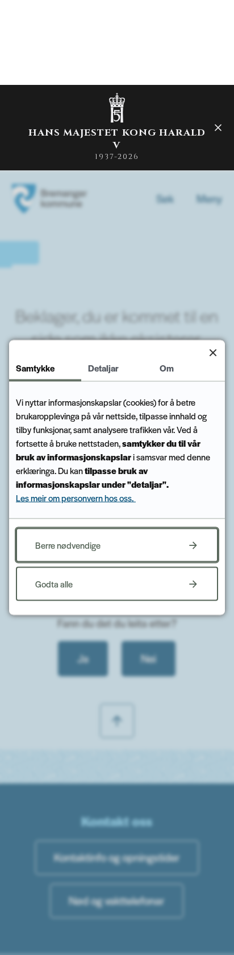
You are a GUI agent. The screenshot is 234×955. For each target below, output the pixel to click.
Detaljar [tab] (103, 368)
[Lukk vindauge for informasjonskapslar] (212, 352)
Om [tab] (167, 368)
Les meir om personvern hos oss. (76, 498)
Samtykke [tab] (35, 368)
